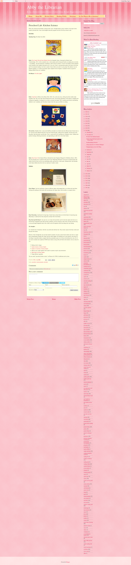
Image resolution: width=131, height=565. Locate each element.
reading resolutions (88, 458)
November (89, 134)
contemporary (87, 272)
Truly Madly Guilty (91, 57)
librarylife (86, 359)
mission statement (87, 382)
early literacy (86, 295)
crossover (86, 278)
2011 (86, 178)
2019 (86, 118)
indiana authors (87, 342)
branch (85, 254)
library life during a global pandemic (88, 354)
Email (46, 284)
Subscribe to (31, 289)
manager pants (87, 365)
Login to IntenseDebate (45, 283)
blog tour (86, 238)
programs (86, 445)
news (85, 407)
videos (85, 529)
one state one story (87, 414)
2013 (86, 173)
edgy (85, 299)
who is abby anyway (88, 540)
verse (85, 527)
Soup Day (34, 97)
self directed (86, 488)
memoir (85, 374)
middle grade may (87, 378)
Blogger (68, 562)
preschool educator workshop (88, 439)
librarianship (86, 351)
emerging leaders (87, 301)
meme (85, 372)
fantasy (85, 305)
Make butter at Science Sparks (38, 252)
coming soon (86, 266)
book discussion (87, 246)
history (85, 335)
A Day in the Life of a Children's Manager (95, 144)
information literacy (88, 344)
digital (85, 287)
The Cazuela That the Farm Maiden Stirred (41, 60)
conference (86, 270)
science (85, 478)
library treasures (87, 357)
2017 (86, 123)
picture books (86, 427)
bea (84, 230)
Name (30, 284)
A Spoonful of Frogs (91, 79)
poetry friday (86, 431)
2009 (86, 183)
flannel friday (86, 311)
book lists (86, 248)
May (88, 161)
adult (85, 200)
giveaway (86, 319)
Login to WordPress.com (54, 283)
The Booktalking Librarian (91, 142)
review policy (86, 468)
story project (86, 498)
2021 (86, 114)
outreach (85, 417)
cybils (85, 283)
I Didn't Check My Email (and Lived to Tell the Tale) (94, 139)
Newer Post (30, 299)
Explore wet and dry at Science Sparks (40, 248)
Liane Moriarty (90, 58)
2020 (86, 116)
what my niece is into (88, 537)
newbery (85, 405)
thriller (85, 516)
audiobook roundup (88, 213)
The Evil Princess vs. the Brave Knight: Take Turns (93, 45)
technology (86, 508)
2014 (86, 130)
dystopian (86, 293)
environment (86, 303)
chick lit (85, 261)
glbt (84, 321)
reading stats (86, 462)
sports (85, 494)
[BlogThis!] (50, 260)
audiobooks (86, 217)
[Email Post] (46, 259)
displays (85, 291)
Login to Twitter (62, 283)
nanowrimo (86, 393)
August (88, 154)
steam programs (40, 262)
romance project (87, 472)
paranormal (86, 421)
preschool (34, 262)
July (88, 156)
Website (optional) (65, 284)
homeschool (86, 338)
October (88, 149)
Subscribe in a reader (88, 30)
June (88, 159)
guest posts (86, 327)
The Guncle (89, 68)
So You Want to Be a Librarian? (88, 16)
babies (85, 221)
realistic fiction (87, 466)
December (89, 132)
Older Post (77, 299)
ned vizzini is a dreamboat (87, 399)
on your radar (86, 412)
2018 (86, 121)
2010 (86, 180)
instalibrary (86, 347)
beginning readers (87, 232)
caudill (85, 257)
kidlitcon (85, 349)
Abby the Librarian (44, 7)
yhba (85, 553)
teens (85, 512)
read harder (86, 447)
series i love (86, 490)
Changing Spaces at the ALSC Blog (93, 147)
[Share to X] (51, 260)
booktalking (86, 252)
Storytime (73, 16)
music (85, 386)
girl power (86, 317)
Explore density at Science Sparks (39, 247)
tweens (85, 520)
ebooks (85, 297)
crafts (85, 276)
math (85, 370)
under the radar (87, 525)
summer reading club (88, 504)
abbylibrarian (93, 33)
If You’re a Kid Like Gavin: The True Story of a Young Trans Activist (95, 89)
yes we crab (86, 551)
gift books (86, 315)
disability (86, 289)
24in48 (85, 194)
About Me (38, 16)
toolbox (85, 518)
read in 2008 (86, 449)
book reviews (86, 250)
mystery (85, 391)
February (89, 168)
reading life (86, 456)
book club (86, 244)
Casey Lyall (90, 80)
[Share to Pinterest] (54, 260)
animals (85, 208)
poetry (85, 429)
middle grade (86, 376)
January (88, 170)
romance (85, 470)
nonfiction (86, 410)
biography (86, 234)
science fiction (87, 484)
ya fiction (86, 549)
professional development (86, 442)
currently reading (87, 281)
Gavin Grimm (90, 91)
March (88, 166)
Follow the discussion (77, 265)
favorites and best (87, 307)
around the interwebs (88, 210)
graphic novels (87, 323)
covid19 (85, 274)
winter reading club (88, 544)
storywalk (86, 502)
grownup (85, 325)
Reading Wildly (62, 16)
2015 (86, 128)
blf (84, 236)
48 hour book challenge (86, 197)
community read (87, 268)
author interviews (87, 219)
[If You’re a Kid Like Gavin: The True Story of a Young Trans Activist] (86, 91)
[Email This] (48, 260)
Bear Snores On (35, 158)
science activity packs (88, 480)
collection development (86, 263)
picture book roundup (88, 423)
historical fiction (87, 333)
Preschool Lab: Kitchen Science (93, 136)
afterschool (86, 204)
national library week (88, 395)
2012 (86, 176)
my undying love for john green (88, 388)
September (89, 152)
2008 (86, 185)
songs (85, 492)
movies (85, 384)
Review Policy (49, 16)
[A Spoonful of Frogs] (86, 83)
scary (85, 474)
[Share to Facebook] (53, 260)
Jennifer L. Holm (91, 47)
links (85, 361)
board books (86, 240)
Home (30, 16)
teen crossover (87, 510)
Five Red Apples (38, 73)
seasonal (85, 486)
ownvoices (86, 419)
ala (84, 206)
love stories (86, 363)
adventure (86, 202)
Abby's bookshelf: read (95, 43)
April (88, 163)
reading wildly (87, 464)
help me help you (87, 331)
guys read (86, 329)
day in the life (86, 285)
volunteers (86, 532)
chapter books (87, 259)
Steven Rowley (90, 69)
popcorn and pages (88, 433)
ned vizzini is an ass (88, 402)
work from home (87, 547)
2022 (86, 112)
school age (86, 476)
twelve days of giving (88, 522)
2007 (86, 187)
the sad (85, 514)
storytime (46, 262)
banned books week (88, 223)
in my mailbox (87, 340)
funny (85, 313)
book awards (86, 242)
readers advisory (87, 451)
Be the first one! (47, 269)
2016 (86, 125)
